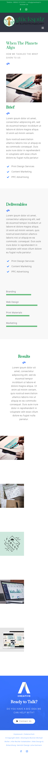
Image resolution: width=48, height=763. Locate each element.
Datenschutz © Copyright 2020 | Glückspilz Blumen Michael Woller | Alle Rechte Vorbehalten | (24, 737)
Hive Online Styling (12, 639)
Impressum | (19, 734)
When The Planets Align (12, 447)
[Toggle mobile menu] (43, 28)
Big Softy (12, 495)
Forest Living (12, 543)
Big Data (12, 591)
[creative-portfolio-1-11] (24, 75)
